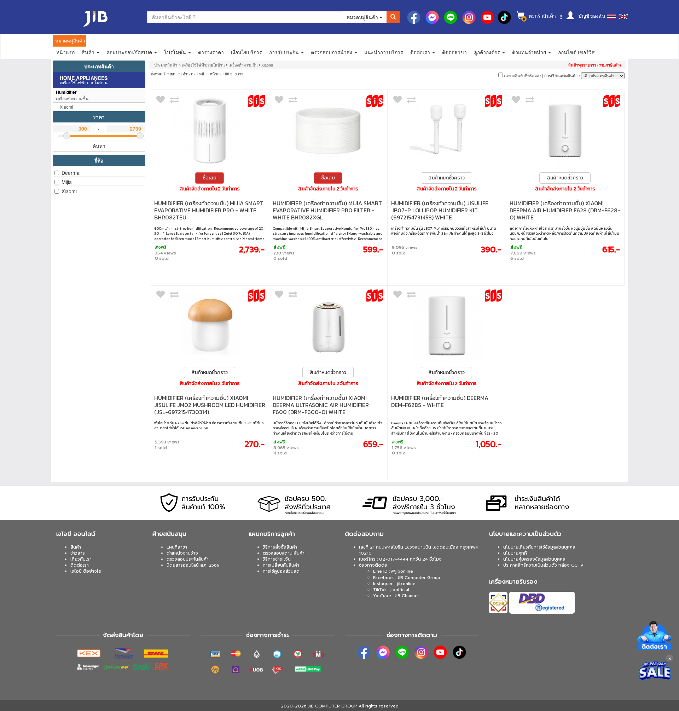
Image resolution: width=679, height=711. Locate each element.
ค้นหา (99, 145)
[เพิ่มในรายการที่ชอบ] (160, 101)
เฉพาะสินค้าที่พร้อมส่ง (522, 75)
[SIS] (256, 100)
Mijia (67, 181)
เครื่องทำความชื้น (243, 65)
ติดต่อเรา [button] (420, 52)
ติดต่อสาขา (454, 52)
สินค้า (75, 547)
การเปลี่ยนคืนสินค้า (281, 565)
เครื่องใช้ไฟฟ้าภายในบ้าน (203, 65)
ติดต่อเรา (79, 565)
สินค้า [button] (89, 52)
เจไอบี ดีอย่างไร (85, 571)
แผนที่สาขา (177, 547)
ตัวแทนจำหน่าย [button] (529, 52)
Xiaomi (69, 191)
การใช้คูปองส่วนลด (281, 571)
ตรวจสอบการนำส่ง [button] (332, 52)
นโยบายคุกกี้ (515, 553)
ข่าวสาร (77, 553)
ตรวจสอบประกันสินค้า (188, 559)
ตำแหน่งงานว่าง (182, 553)
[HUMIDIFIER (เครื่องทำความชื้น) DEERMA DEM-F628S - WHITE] (446, 325)
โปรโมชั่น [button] (175, 52)
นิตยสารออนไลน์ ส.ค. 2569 (193, 565)
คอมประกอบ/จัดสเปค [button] (129, 52)
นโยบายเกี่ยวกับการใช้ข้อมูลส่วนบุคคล (539, 547)
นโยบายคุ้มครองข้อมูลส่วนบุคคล (534, 559)
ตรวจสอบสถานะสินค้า (283, 553)
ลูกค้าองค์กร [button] (487, 52)
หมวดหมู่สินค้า (363, 17)
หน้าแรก (65, 52)
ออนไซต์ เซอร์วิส (576, 52)
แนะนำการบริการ (383, 52)
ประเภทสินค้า (99, 66)
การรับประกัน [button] (284, 52)
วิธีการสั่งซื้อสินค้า (280, 547)
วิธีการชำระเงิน (277, 559)
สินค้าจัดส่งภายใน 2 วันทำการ (210, 189)
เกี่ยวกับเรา (81, 559)
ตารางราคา (211, 52)
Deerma (71, 172)
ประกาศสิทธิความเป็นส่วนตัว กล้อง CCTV (543, 565)
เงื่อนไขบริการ (246, 52)
